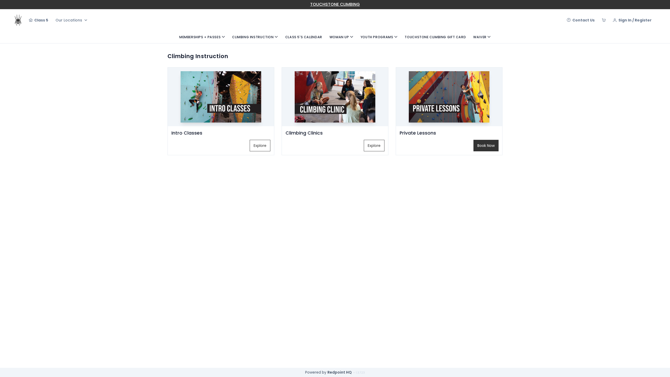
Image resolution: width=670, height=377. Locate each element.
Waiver (480, 37)
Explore (260, 145)
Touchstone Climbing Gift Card (435, 37)
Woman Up (339, 37)
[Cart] (603, 20)
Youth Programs (377, 37)
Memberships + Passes (200, 37)
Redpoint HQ (339, 372)
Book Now (486, 145)
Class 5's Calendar (303, 37)
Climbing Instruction (252, 37)
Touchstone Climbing (335, 4)
